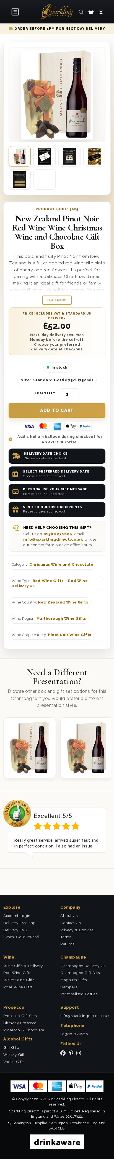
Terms (66, 937)
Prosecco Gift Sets (20, 1015)
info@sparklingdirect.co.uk (53, 539)
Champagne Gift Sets (80, 972)
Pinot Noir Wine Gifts (69, 635)
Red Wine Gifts (17, 972)
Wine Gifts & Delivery (23, 966)
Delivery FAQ (15, 930)
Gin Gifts (11, 1047)
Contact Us (70, 923)
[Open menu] (15, 12)
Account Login (16, 915)
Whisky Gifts (14, 1054)
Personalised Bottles (78, 994)
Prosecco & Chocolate (23, 1030)
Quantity (45, 393)
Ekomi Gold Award (21, 937)
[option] (57, 829)
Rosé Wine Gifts (18, 987)
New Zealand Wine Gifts (63, 602)
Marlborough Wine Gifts (61, 618)
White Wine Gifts (18, 980)
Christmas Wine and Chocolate (61, 564)
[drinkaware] (57, 1141)
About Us (68, 915)
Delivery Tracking (19, 923)
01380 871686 (57, 534)
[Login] (101, 11)
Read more (57, 300)
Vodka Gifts (14, 1061)
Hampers (68, 987)
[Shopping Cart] (91, 11)
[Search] (81, 11)
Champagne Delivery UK (83, 966)
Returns (67, 944)
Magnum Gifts (73, 980)
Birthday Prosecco (20, 1023)
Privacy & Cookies (77, 930)
